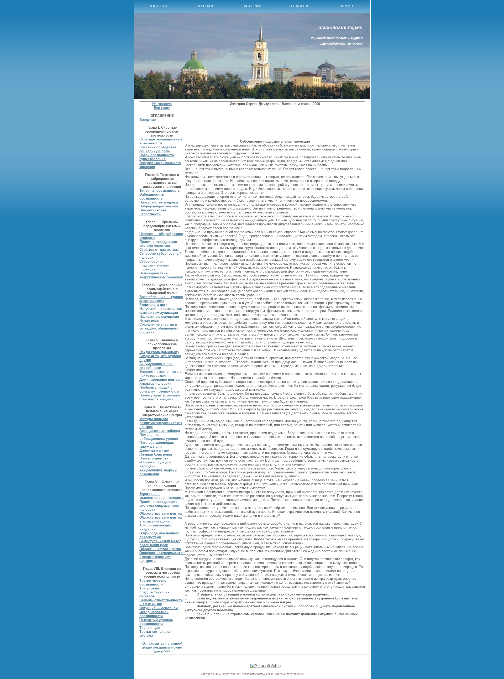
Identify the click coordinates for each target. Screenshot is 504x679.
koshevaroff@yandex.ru (289, 673)
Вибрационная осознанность (151, 196)
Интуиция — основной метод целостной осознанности (158, 612)
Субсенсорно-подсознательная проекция (154, 265)
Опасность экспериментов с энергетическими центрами (162, 557)
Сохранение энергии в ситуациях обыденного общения (158, 328)
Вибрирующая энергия (158, 206)
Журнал (205, 6)
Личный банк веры (155, 454)
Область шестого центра (160, 549)
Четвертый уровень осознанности (156, 622)
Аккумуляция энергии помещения (158, 472)
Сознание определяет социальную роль (157, 149)
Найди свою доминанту (159, 352)
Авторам (252, 6)
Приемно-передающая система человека (158, 244)
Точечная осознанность (159, 190)
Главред (299, 6)
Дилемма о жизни (154, 450)
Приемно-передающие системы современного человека (159, 505)
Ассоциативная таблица (159, 431)
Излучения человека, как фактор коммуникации (160, 311)
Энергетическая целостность (152, 212)
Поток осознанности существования (156, 157)
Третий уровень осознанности (152, 582)
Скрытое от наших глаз (158, 250)
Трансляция (149, 628)
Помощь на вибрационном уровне (158, 437)
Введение (147, 120)
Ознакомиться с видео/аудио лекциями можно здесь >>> (162, 647)
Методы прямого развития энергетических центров (160, 423)
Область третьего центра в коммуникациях (160, 519)
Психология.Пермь (340, 27)
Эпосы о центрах (153, 458)
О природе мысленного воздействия (159, 535)
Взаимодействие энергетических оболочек (161, 275)
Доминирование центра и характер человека (161, 381)
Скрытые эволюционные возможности (160, 141)
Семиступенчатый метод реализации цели (160, 543)
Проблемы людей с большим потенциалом (159, 389)
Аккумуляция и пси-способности (156, 366)
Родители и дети (153, 305)
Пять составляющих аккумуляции (156, 444)
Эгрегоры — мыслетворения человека (161, 496)
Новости (158, 6)
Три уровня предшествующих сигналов (154, 592)
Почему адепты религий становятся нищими (159, 397)
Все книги (162, 108)
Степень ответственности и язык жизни (161, 602)
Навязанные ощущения (159, 316)
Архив (347, 6)
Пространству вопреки (158, 202)
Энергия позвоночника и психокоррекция (160, 374)
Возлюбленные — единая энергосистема (161, 299)
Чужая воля (149, 320)
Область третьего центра (160, 513)
